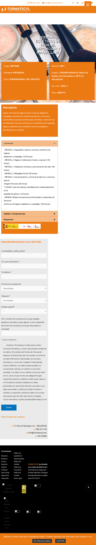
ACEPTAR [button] (60, 541)
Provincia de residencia (11, 284)
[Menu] (87, 4)
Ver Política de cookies (42, 541)
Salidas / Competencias (14, 214)
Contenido (8, 143)
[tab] (29, 143)
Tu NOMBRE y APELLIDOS (13, 251)
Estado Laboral (7, 307)
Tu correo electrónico (10, 262)
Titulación (5, 296)
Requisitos (8, 219)
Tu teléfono (6, 272)
